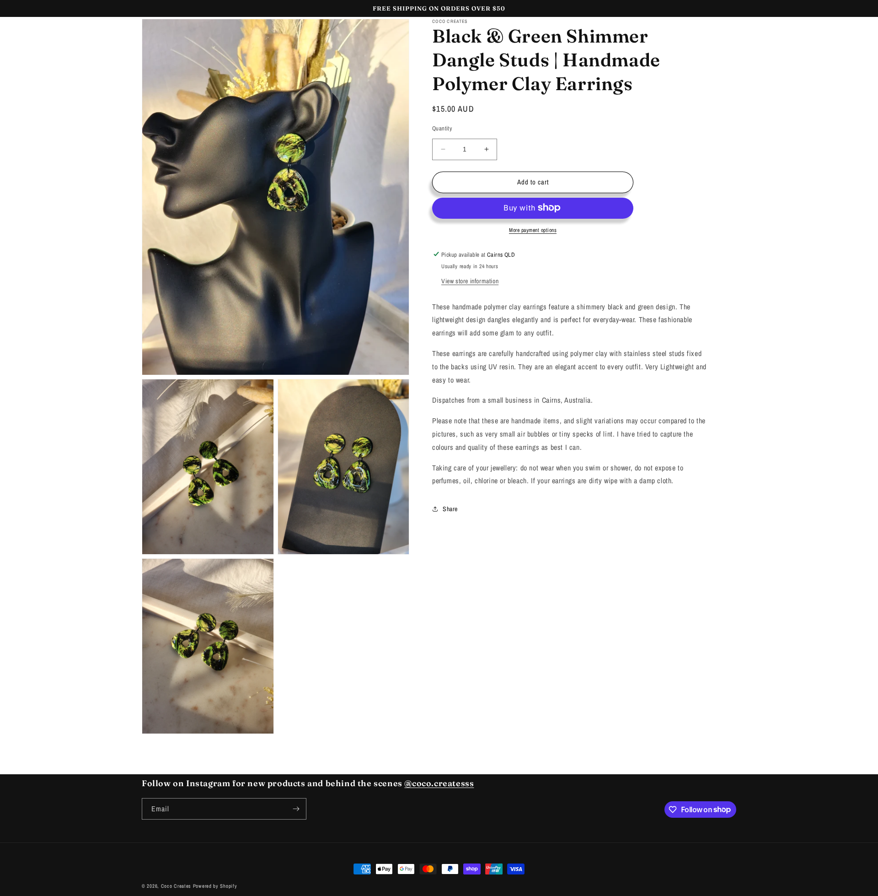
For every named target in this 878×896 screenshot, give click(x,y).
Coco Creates (176, 886)
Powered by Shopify (215, 886)
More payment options (533, 229)
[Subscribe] (296, 809)
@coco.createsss (439, 783)
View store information (469, 280)
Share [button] (450, 508)
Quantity (442, 128)
